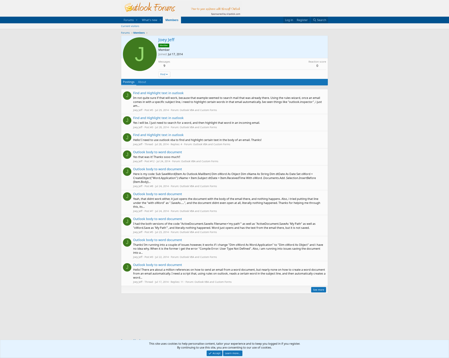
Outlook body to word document (157, 152)
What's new (149, 20)
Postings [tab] (129, 82)
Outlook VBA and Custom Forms (198, 110)
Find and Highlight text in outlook (158, 93)
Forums (129, 20)
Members (171, 20)
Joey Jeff (137, 110)
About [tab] (142, 82)
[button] (136, 20)
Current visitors (130, 26)
